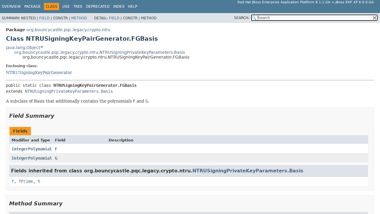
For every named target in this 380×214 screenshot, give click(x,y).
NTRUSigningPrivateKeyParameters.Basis (69, 91)
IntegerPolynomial (32, 149)
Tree (78, 6)
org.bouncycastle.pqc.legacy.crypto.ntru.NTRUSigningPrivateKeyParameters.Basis (99, 52)
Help (132, 6)
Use (66, 6)
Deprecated (98, 6)
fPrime (26, 181)
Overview (11, 6)
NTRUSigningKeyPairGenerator (39, 72)
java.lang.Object (23, 47)
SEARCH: (241, 18)
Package (32, 6)
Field (44, 18)
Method (79, 18)
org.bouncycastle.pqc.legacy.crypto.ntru (68, 29)
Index (118, 6)
